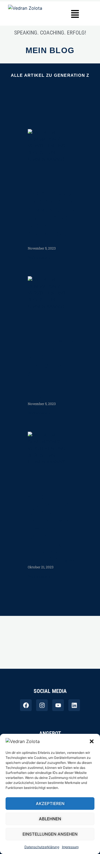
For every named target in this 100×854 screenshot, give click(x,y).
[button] (91, 741)
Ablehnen (50, 818)
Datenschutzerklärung (41, 847)
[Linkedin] (74, 705)
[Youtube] (58, 705)
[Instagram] (42, 705)
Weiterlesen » (39, 257)
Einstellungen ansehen (50, 834)
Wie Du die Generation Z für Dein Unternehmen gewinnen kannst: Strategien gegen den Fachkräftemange (56, 529)
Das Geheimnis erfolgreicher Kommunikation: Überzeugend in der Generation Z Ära (52, 218)
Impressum (70, 847)
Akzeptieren (50, 803)
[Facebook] (26, 705)
